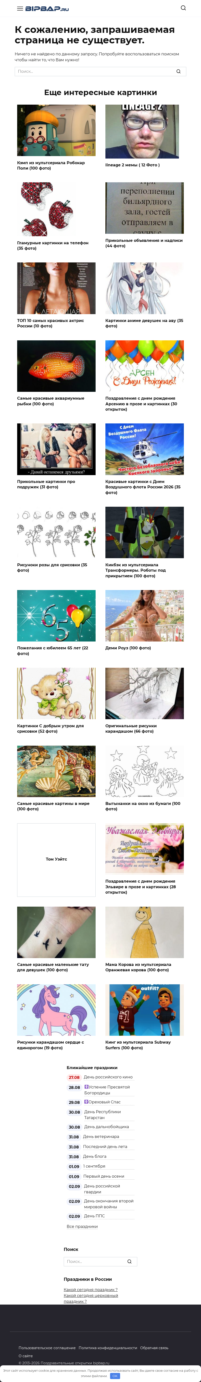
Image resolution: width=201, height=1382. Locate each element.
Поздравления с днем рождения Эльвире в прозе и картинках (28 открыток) (140, 887)
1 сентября (94, 1166)
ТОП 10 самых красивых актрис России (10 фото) (50, 323)
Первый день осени (103, 1176)
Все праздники (82, 1226)
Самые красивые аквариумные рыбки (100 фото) (50, 401)
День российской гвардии (102, 1189)
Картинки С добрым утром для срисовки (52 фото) (50, 728)
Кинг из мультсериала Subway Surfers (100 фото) (138, 1045)
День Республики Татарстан (102, 1115)
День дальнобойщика (106, 1126)
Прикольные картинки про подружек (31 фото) (46, 484)
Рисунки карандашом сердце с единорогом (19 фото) (50, 1045)
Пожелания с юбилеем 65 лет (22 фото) (52, 651)
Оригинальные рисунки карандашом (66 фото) (131, 728)
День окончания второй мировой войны (109, 1204)
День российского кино (108, 1077)
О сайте (26, 1356)
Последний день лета (105, 1146)
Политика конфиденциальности (108, 1348)
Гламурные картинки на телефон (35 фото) (52, 245)
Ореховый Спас (104, 1102)
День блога (94, 1156)
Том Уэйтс (56, 859)
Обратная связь (154, 1348)
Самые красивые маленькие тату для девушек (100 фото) (53, 967)
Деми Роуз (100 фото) (128, 648)
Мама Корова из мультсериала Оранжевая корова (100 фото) (138, 967)
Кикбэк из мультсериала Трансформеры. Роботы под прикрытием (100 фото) (135, 570)
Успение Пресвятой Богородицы (107, 1090)
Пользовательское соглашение (47, 1348)
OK (115, 1376)
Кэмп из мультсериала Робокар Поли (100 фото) (51, 165)
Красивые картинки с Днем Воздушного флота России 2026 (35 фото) (143, 487)
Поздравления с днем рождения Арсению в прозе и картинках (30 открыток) (141, 404)
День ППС (94, 1216)
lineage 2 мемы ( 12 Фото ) (132, 165)
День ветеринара (101, 1136)
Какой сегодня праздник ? (91, 1289)
